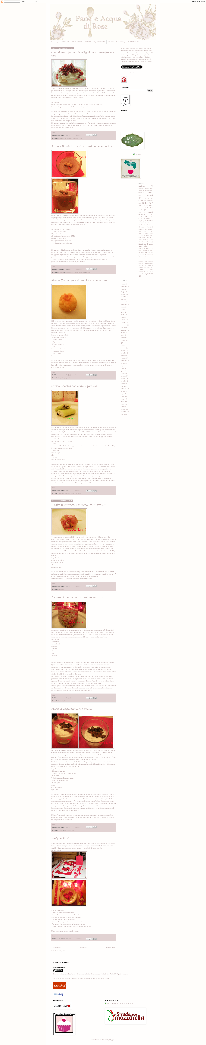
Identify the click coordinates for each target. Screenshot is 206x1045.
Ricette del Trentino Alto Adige (146, 245)
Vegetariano (68, 378)
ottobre (123, 284)
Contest (149, 194)
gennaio (123, 294)
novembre (124, 299)
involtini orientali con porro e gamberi (74, 386)
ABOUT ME (65, 42)
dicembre (123, 297)
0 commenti (78, 375)
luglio (122, 335)
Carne (140, 192)
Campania (148, 190)
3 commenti (78, 586)
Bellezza (141, 188)
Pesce (79, 493)
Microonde (150, 223)
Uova (145, 271)
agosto (123, 332)
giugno (123, 289)
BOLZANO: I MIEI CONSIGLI (116, 42)
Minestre (143, 225)
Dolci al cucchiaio (67, 138)
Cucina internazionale (64, 493)
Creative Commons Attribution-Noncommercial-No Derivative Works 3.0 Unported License (99, 974)
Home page (55, 42)
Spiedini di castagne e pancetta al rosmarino (78, 504)
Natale (151, 225)
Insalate (147, 219)
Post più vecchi (110, 947)
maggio (123, 292)
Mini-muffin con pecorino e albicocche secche (79, 280)
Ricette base (146, 242)
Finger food (61, 378)
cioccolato (68, 272)
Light (140, 221)
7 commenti (78, 135)
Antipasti (60, 701)
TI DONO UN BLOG (134, 42)
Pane (148, 227)
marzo (122, 315)
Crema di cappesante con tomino (71, 709)
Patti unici (148, 229)
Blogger (111, 1040)
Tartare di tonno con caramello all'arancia (77, 597)
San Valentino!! (60, 838)
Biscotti (141, 190)
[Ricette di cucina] (59, 988)
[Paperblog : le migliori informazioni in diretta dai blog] (58, 995)
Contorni (147, 198)
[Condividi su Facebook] (93, 135)
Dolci (59, 138)
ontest (142, 227)
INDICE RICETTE (77, 42)
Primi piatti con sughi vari (146, 236)
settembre (123, 286)
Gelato (140, 219)
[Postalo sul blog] (89, 135)
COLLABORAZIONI (99, 42)
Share (53, 132)
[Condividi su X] (91, 135)
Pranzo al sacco (149, 233)
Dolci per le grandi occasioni (146, 211)
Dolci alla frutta (77, 138)
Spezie (88, 272)
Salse (140, 248)
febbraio (123, 317)
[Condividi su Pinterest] (95, 135)
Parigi (140, 229)
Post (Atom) (62, 951)
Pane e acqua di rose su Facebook (128, 72)
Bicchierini (61, 272)
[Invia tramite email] (87, 135)
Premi (141, 235)
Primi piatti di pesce (146, 240)
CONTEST (88, 42)
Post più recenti (56, 947)
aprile (122, 312)
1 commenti (78, 269)
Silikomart (150, 255)
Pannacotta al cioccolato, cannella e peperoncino (81, 146)
